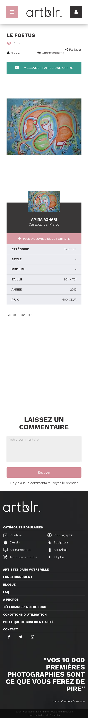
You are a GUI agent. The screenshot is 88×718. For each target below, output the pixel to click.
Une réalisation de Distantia (44, 715)
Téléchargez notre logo (24, 607)
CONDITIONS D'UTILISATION (25, 614)
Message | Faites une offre (48, 68)
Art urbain (60, 550)
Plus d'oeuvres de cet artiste (46, 238)
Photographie (63, 535)
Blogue (9, 584)
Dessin (14, 542)
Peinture (15, 535)
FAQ (6, 592)
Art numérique (20, 550)
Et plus (58, 557)
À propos (11, 599)
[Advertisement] (44, 361)
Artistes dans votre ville (26, 569)
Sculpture (60, 542)
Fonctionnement (18, 577)
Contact (10, 629)
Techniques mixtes (23, 557)
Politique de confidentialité (28, 622)
